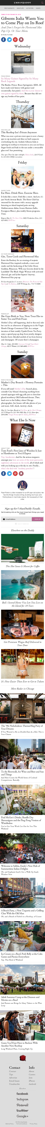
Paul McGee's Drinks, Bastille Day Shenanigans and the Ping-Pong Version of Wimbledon (21, 820)
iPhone (32, 1080)
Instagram (22, 1099)
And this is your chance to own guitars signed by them (21, 92)
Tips (11, 1074)
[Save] (21, 39)
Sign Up (38, 519)
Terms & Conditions (21, 1124)
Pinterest (22, 1105)
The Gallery (24, 415)
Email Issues (14, 1080)
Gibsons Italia (29, 155)
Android (32, 1084)
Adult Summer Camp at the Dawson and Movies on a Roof (20, 998)
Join (30, 1077)
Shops (38, 8)
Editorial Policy (10, 1124)
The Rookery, (12, 284)
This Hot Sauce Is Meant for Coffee (23, 566)
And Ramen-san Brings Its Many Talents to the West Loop (21, 1004)
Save (15, 39)
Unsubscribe (14, 1084)
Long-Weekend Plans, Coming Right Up (17, 1049)
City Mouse (24, 410)
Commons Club (23, 344)
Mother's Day (20, 388)
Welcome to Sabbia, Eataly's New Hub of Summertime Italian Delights (20, 867)
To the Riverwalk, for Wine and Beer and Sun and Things (22, 773)
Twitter (22, 1111)
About (31, 1071)
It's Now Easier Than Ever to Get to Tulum (22, 681)
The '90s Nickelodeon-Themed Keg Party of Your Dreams (22, 727)
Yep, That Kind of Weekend (12, 960)
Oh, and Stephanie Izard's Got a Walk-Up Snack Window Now (19, 873)
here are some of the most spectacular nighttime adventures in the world (22, 461)
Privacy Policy (33, 1124)
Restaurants (9, 8)
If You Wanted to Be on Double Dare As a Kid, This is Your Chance (22, 733)
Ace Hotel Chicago (35, 410)
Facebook (23, 1094)
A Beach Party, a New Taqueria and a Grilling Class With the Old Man (22, 912)
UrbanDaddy (22, 3)
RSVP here (11, 220)
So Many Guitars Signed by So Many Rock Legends (19, 80)
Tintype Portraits (13, 415)
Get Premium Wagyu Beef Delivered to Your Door (22, 643)
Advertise (13, 1077)
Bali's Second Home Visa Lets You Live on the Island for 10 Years (22, 604)
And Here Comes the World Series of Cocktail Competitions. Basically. (19, 778)
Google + (22, 1116)
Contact (12, 1071)
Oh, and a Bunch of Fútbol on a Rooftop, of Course (21, 916)
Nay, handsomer (8, 457)
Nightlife (20, 8)
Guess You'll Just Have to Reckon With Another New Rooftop (19, 1044)
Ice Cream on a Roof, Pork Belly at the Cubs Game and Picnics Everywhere (21, 955)
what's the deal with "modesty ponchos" (17, 468)
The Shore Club (17, 218)
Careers (32, 1074)
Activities (30, 8)
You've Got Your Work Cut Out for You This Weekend (19, 827)
